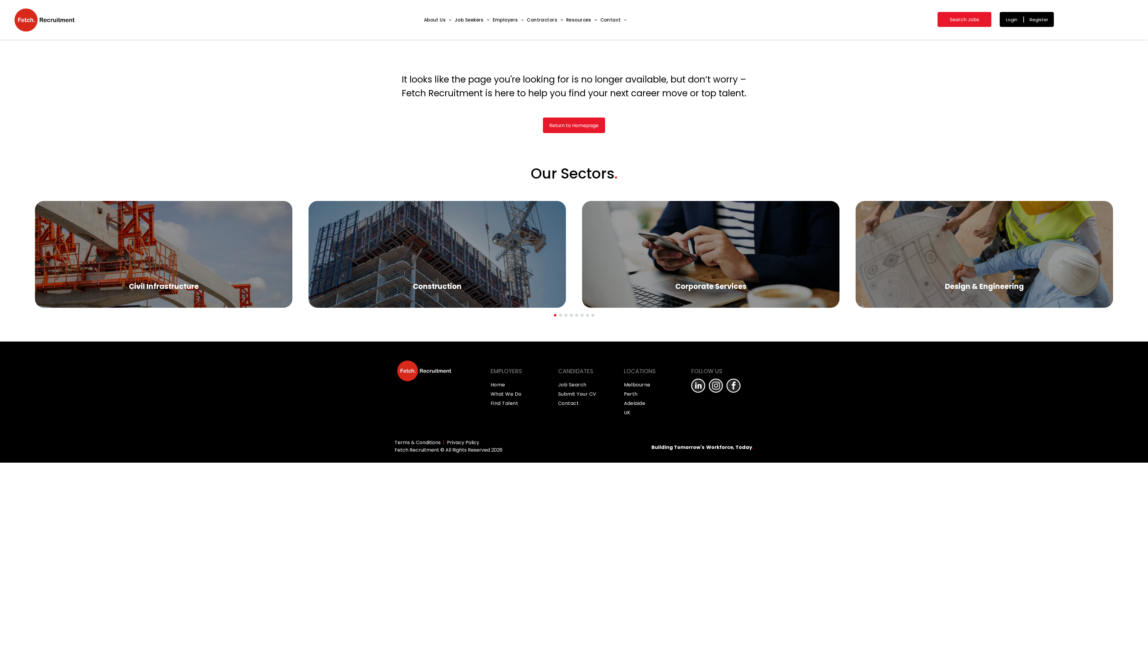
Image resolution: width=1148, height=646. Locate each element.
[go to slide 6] (582, 315)
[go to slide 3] (566, 315)
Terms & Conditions (418, 442)
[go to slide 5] (576, 315)
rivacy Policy (464, 442)
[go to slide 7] (587, 315)
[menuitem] (437, 20)
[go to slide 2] (560, 315)
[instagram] (716, 386)
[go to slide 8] (593, 315)
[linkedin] (698, 386)
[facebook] (733, 386)
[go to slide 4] (571, 315)
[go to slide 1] (555, 315)
